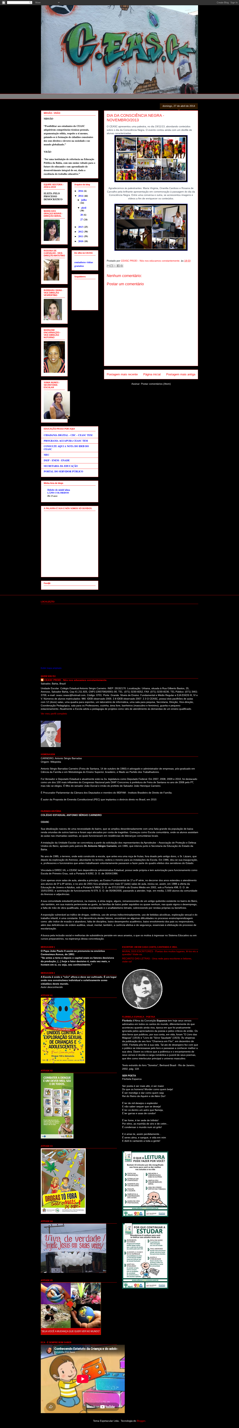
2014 (81, 196)
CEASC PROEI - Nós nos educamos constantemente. (75, 680)
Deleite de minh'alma (58, 490)
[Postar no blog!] (111, 266)
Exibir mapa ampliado (51, 668)
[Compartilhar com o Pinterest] (121, 266)
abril (83, 208)
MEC (46, 455)
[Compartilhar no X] (115, 266)
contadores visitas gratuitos (83, 264)
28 (81, 215)
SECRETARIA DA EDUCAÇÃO (61, 466)
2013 (81, 227)
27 (81, 219)
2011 (81, 236)
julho (84, 200)
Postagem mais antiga (180, 374)
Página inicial (152, 374)
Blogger (141, 1420)
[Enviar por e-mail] (108, 266)
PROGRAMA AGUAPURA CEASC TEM (66, 441)
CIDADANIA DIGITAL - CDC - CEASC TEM (68, 435)
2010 (81, 241)
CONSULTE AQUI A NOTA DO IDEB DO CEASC (66, 447)
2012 (81, 231)
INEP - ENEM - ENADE (57, 460)
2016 (81, 191)
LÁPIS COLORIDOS (58, 492)
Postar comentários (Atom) (156, 383)
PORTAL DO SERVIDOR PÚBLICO (63, 471)
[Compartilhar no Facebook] (118, 266)
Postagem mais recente (122, 374)
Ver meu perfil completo (54, 713)
